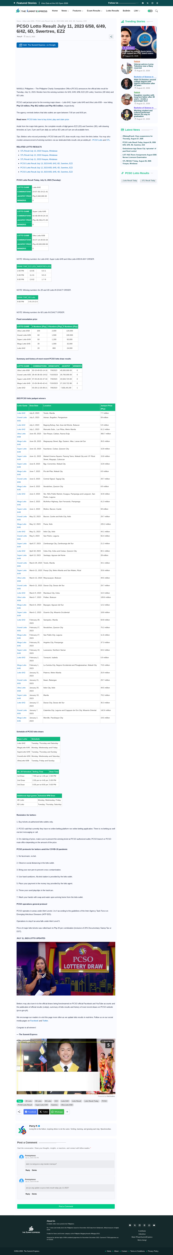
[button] (150, 11)
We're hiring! (142, 1240)
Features (77, 11)
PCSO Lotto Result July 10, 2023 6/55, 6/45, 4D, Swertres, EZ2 (46, 172)
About (116, 1251)
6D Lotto (48, 1101)
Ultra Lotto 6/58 (28, 21)
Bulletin (126, 11)
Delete (34, 1194)
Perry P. (33, 1126)
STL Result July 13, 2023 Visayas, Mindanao (38, 151)
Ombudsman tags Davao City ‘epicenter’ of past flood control (139, 150)
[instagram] (152, 3)
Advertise (142, 1234)
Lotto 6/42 (21, 413)
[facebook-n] (143, 3)
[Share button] (67, 1111)
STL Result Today (148, 180)
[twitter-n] (147, 3)
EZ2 (56, 1101)
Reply (28, 1194)
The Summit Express (31, 1251)
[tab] (55, 11)
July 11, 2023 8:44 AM (32, 1181)
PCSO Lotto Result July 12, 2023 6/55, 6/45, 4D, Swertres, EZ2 (46, 168)
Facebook (34, 1021)
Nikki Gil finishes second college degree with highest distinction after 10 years (145, 82)
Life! (136, 11)
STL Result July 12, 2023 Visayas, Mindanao (38, 155)
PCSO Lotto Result (25, 1105)
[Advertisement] (66, 66)
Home (55, 11)
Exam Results (93, 11)
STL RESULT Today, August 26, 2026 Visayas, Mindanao (137, 162)
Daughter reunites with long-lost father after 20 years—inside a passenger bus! (144, 98)
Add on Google (38, 45)
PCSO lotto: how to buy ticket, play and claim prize (48, 119)
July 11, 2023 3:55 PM (32, 1157)
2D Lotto (28, 1101)
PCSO (104, 1101)
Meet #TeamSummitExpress (142, 1237)
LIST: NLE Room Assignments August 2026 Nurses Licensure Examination (140, 156)
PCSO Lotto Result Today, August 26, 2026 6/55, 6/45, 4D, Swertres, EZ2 (139, 143)
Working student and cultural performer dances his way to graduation (143, 113)
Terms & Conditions (137, 1251)
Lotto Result (76, 1101)
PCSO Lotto (97, 140)
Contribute (142, 1231)
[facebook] (130, 1225)
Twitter (45, 1021)
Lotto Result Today (91, 1101)
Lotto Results (112, 11)
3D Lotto (38, 1101)
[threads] (157, 3)
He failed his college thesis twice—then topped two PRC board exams (137, 52)
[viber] (149, 1225)
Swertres (54, 1105)
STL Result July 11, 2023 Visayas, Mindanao (38, 159)
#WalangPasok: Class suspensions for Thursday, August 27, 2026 (138, 137)
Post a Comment (66, 1206)
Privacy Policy (153, 1251)
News (64, 11)
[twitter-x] (135, 1225)
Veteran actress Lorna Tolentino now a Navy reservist (143, 66)
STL (108, 140)
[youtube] (154, 1225)
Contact (124, 1251)
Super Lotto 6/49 (41, 1105)
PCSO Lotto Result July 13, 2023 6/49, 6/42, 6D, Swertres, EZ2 (46, 163)
